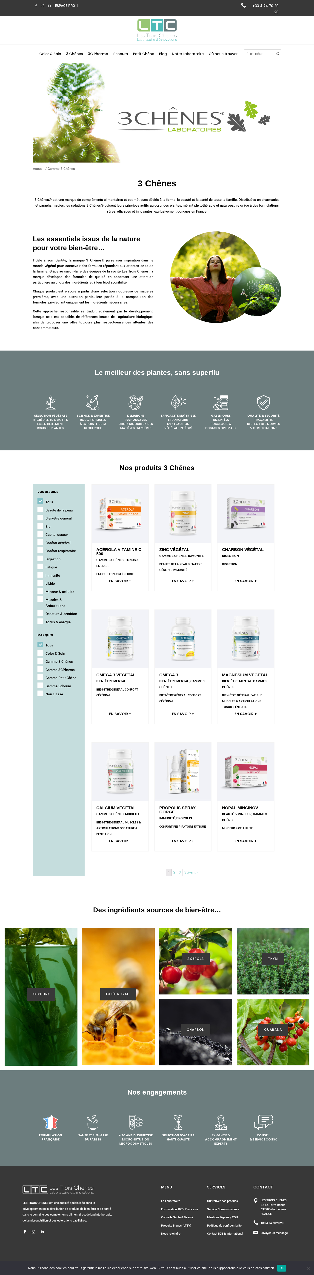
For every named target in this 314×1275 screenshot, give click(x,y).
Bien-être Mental (111, 681)
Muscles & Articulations (55, 603)
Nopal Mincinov (240, 808)
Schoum (120, 54)
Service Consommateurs (223, 1209)
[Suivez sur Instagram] (42, 5)
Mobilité (132, 814)
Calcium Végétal (116, 808)
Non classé (54, 694)
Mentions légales (218, 1217)
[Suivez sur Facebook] (36, 5)
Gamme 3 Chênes (59, 662)
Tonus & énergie (58, 622)
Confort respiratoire (61, 551)
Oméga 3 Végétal (116, 675)
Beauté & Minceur (236, 814)
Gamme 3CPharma (60, 670)
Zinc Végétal (174, 549)
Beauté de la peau (59, 510)
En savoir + (120, 581)
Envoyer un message (274, 1233)
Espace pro (65, 5)
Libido (50, 583)
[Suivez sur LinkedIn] (49, 5)
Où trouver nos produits (222, 1201)
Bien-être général (59, 518)
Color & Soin (50, 54)
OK (282, 1268)
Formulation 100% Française (179, 1209)
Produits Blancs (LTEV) (176, 1225)
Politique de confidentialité (224, 1225)
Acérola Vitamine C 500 (118, 551)
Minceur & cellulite (60, 592)
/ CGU (233, 1217)
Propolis (184, 818)
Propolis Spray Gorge (177, 810)
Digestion (53, 559)
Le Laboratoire (170, 1201)
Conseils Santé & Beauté (177, 1217)
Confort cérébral (58, 543)
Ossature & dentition (61, 614)
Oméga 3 (168, 675)
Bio (48, 527)
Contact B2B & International (225, 1233)
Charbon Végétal (243, 549)
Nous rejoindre (170, 1233)
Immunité (53, 575)
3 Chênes (74, 54)
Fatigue (51, 567)
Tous (49, 502)
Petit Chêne (143, 54)
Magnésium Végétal (245, 675)
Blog (163, 54)
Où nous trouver (223, 54)
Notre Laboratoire (188, 54)
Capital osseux (57, 535)
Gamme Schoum (58, 686)
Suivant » (191, 872)
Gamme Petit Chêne (61, 678)
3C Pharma (98, 54)
